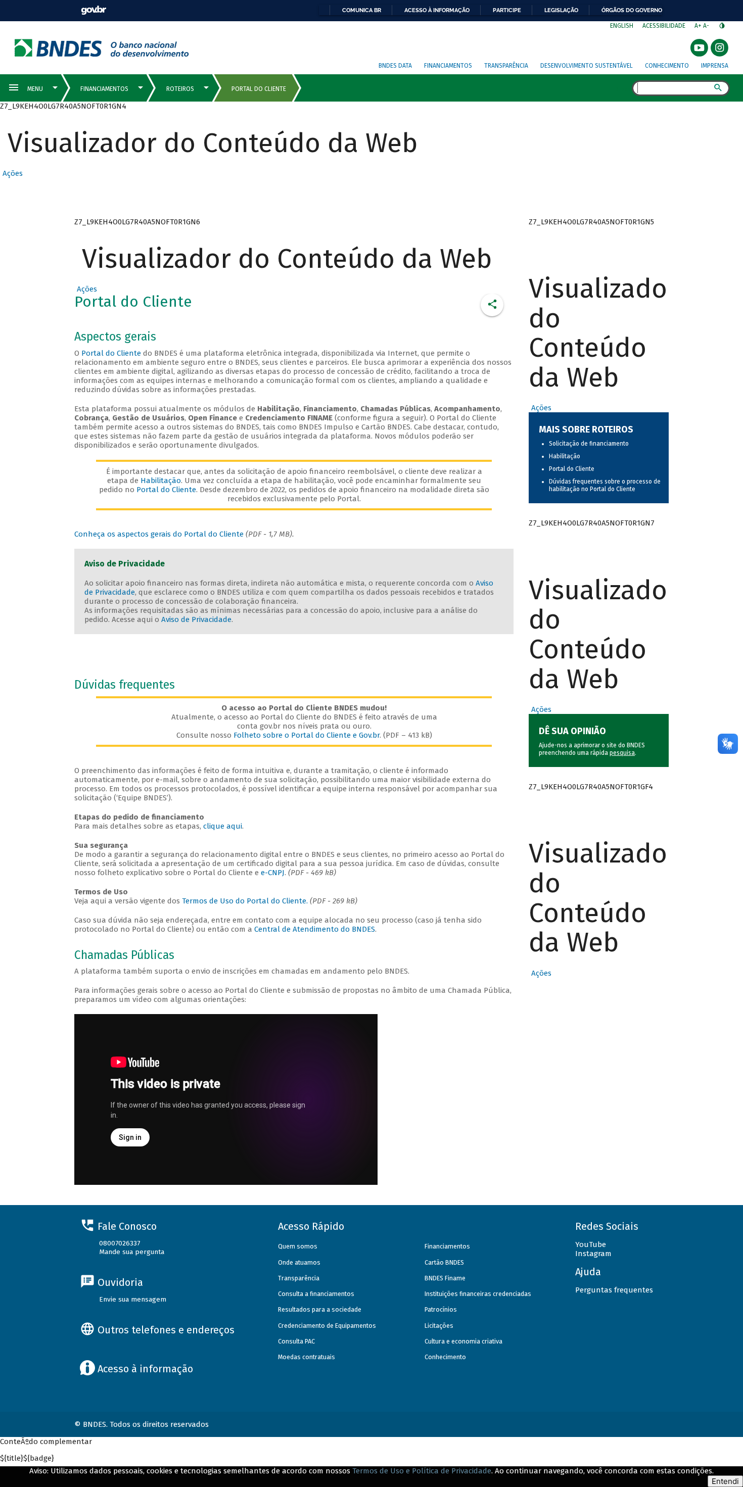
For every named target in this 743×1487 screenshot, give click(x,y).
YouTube (590, 1244)
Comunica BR (361, 10)
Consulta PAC (296, 1341)
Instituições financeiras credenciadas (478, 1294)
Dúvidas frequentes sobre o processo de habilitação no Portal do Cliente (605, 485)
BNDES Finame (445, 1278)
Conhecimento (667, 65)
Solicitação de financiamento (589, 443)
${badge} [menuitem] (27, 1458)
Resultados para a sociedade (319, 1309)
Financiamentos (448, 65)
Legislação (561, 10)
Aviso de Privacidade (196, 619)
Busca (623, 88)
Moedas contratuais (306, 1357)
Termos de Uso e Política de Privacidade (421, 1470)
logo (102, 48)
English (621, 25)
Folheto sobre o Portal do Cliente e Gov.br (307, 735)
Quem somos (297, 1246)
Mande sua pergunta (131, 1252)
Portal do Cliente (111, 353)
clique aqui (222, 826)
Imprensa (714, 65)
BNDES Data (395, 65)
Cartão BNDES (444, 1262)
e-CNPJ (273, 872)
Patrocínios (441, 1309)
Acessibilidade (663, 25)
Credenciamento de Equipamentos (327, 1325)
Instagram (593, 1253)
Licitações (439, 1325)
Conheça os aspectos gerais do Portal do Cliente (159, 534)
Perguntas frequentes (614, 1289)
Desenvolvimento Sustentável (586, 65)
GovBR (93, 10)
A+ (698, 25)
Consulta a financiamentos (316, 1294)
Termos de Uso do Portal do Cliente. (245, 900)
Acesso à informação (437, 10)
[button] (11, 173)
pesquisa (622, 752)
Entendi (725, 1481)
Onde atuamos (299, 1262)
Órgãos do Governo (631, 10)
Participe (507, 10)
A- (707, 25)
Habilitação (161, 480)
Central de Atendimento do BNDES (314, 929)
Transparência (506, 65)
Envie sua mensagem (132, 1299)
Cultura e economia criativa (463, 1341)
